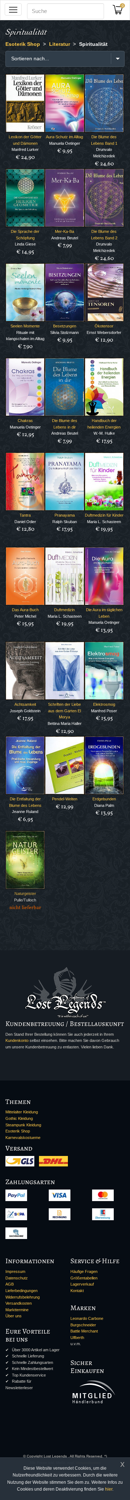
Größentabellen (84, 1278)
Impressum (15, 1271)
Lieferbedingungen (21, 1290)
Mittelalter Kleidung (21, 1112)
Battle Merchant (84, 1331)
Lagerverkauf (82, 1284)
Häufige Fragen (84, 1271)
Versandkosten (18, 1303)
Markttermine (17, 1310)
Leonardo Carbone (86, 1318)
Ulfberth (77, 1337)
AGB (9, 1284)
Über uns (13, 1316)
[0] (120, 11)
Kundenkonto (17, 1040)
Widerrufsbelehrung (22, 1297)
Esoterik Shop (17, 1131)
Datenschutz (16, 1278)
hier (108, 1489)
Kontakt (77, 1290)
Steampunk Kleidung (23, 1125)
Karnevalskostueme (22, 1137)
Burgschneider (83, 1325)
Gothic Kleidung (19, 1118)
